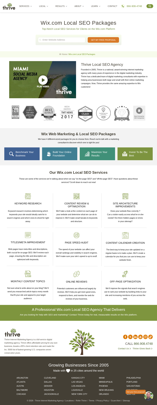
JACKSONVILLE (51, 394)
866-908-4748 (134, 6)
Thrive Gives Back (141, 348)
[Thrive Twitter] (130, 337)
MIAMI (102, 378)
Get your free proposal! (136, 392)
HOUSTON (49, 390)
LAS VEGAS (77, 382)
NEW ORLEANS (106, 390)
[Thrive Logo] (8, 6)
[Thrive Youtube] (140, 337)
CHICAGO (21, 394)
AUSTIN (20, 386)
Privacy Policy (102, 401)
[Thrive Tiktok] (150, 337)
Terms (91, 401)
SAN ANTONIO (133, 386)
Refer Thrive (81, 401)
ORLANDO (104, 394)
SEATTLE (130, 394)
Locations (69, 401)
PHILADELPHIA (133, 378)
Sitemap (126, 401)
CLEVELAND (50, 378)
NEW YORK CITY (79, 394)
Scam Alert (115, 401)
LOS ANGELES (78, 386)
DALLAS (48, 382)
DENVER (48, 386)
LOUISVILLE (77, 390)
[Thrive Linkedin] (135, 337)
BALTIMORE (22, 390)
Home (64, 54)
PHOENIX (103, 386)
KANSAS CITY (78, 378)
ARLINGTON (22, 378)
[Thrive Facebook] (125, 337)
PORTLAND (131, 382)
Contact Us (123, 348)
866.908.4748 (143, 343)
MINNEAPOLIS (105, 382)
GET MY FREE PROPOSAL (103, 40)
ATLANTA (21, 382)
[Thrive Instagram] (145, 337)
